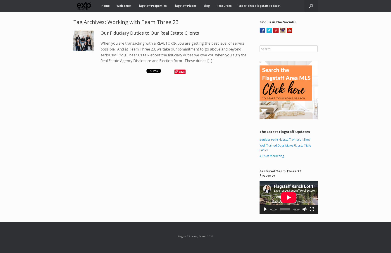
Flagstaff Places (185, 6)
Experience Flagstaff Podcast (259, 6)
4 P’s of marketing (272, 156)
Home (105, 6)
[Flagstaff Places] (84, 6)
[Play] (265, 209)
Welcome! (124, 6)
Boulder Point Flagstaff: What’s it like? (285, 139)
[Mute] (304, 209)
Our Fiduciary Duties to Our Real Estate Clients (149, 33)
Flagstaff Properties (152, 6)
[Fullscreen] (312, 209)
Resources (224, 6)
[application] (289, 197)
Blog (206, 6)
